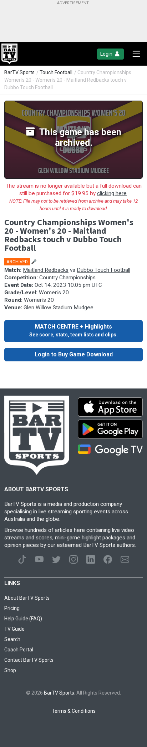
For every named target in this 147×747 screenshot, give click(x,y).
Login (106, 54)
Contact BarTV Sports (29, 660)
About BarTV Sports (27, 598)
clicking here (112, 193)
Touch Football (56, 72)
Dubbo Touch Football (103, 270)
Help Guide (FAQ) (23, 618)
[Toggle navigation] (136, 54)
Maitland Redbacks (46, 270)
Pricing (12, 608)
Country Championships (67, 277)
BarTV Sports (19, 72)
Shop (10, 670)
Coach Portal (18, 649)
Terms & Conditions (74, 711)
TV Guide (14, 629)
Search (12, 639)
